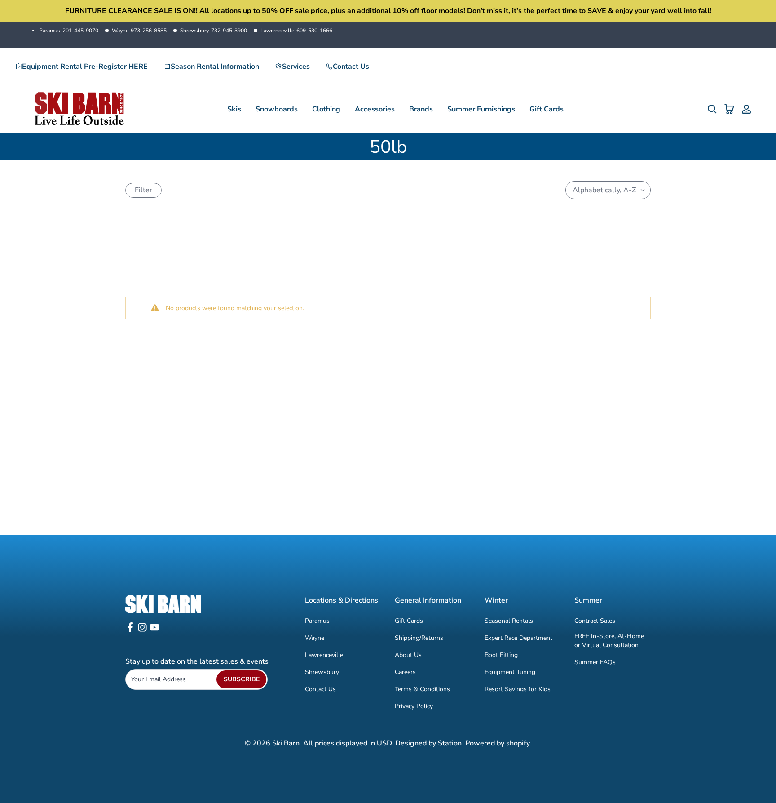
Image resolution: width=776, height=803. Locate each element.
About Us (408, 655)
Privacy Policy (414, 706)
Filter (143, 190)
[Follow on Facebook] (130, 630)
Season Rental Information (215, 66)
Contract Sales (594, 621)
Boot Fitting (501, 655)
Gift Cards (546, 109)
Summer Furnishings (481, 109)
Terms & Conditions (422, 689)
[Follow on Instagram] (142, 630)
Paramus (68, 30)
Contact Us (351, 66)
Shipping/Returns (419, 638)
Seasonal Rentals (509, 621)
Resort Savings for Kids (518, 689)
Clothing (326, 109)
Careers (405, 672)
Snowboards (277, 109)
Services (296, 66)
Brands (421, 109)
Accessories (375, 109)
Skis (234, 109)
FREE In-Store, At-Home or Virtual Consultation (609, 640)
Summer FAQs (595, 662)
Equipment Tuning (510, 672)
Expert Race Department (518, 638)
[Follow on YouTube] (154, 630)
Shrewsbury (213, 30)
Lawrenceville (296, 30)
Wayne (139, 30)
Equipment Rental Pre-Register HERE (85, 66)
